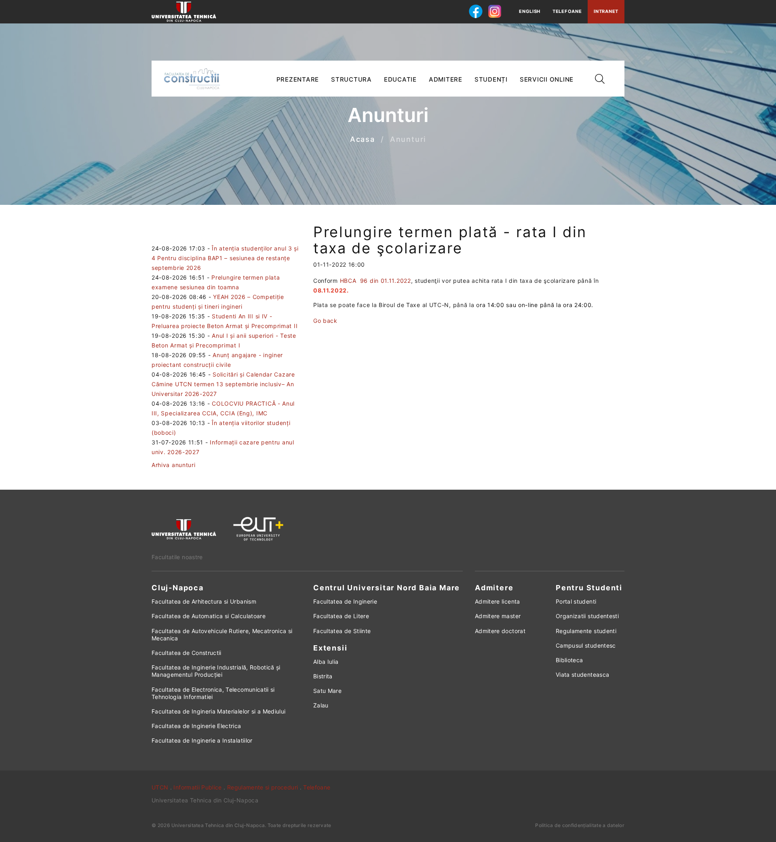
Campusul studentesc (586, 645)
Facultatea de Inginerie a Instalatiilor (202, 740)
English (529, 11)
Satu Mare (327, 690)
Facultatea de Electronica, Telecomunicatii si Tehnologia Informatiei (213, 693)
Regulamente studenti (586, 630)
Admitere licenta (497, 601)
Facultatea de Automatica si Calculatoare (209, 616)
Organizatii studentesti (587, 616)
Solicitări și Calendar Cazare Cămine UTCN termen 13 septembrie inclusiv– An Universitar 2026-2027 (223, 384)
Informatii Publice (197, 787)
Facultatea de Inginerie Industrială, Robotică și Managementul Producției (216, 671)
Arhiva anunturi (174, 464)
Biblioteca (569, 660)
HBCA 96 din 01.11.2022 (374, 280)
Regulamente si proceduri (262, 787)
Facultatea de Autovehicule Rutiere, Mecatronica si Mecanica (222, 634)
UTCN (160, 787)
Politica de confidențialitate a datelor (579, 825)
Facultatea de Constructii (186, 652)
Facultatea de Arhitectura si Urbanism (204, 601)
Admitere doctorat (500, 630)
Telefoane (567, 11)
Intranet (606, 11)
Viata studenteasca (582, 674)
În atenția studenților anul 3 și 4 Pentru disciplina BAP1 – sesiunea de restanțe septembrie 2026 (225, 258)
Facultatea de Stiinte (342, 630)
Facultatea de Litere (341, 616)
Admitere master (498, 616)
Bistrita (323, 676)
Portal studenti (576, 601)
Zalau (321, 705)
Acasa (362, 139)
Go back (325, 320)
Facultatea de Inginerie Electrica (196, 725)
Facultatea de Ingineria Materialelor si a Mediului (219, 711)
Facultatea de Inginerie (345, 601)
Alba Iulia (326, 661)
